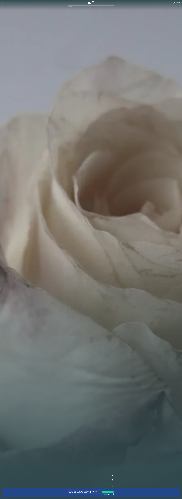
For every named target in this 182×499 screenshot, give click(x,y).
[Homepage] (91, 2)
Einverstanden (108, 491)
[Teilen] (112, 486)
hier (90, 492)
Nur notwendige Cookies (108, 494)
